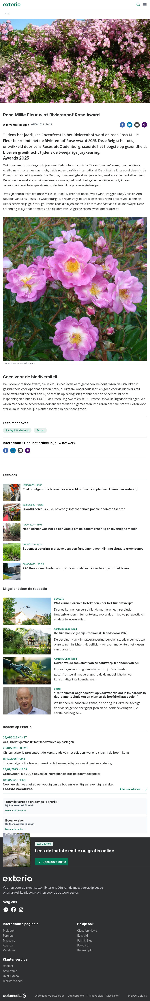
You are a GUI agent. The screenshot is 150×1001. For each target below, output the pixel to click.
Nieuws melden (12, 981)
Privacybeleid (95, 995)
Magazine (9, 940)
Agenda (8, 945)
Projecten (9, 930)
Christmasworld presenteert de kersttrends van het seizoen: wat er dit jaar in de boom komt (66, 750)
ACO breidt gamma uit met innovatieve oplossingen (38, 740)
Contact (8, 966)
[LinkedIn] (6, 910)
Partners (8, 935)
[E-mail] (137, 125)
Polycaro (83, 945)
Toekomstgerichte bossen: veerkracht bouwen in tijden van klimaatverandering (80, 489)
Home (6, 13)
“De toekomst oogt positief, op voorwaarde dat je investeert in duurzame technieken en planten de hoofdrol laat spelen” (100, 694)
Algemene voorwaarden (50, 995)
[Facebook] (122, 125)
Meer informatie (14, 810)
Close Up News (87, 930)
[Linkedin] (129, 125)
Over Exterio (11, 976)
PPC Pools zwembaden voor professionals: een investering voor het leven (76, 568)
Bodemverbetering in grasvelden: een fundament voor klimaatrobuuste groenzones (83, 548)
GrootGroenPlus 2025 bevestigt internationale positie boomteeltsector (74, 509)
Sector (40, 430)
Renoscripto (85, 950)
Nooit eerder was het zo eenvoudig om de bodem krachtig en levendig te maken (80, 529)
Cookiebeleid (76, 995)
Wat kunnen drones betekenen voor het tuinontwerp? (93, 603)
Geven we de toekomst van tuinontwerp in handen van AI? (96, 663)
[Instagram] (21, 910)
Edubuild (82, 935)
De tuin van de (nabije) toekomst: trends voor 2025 (91, 633)
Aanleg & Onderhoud (17, 430)
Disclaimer (112, 995)
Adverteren (10, 971)
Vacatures (9, 950)
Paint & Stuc (84, 940)
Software (59, 599)
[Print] (144, 125)
